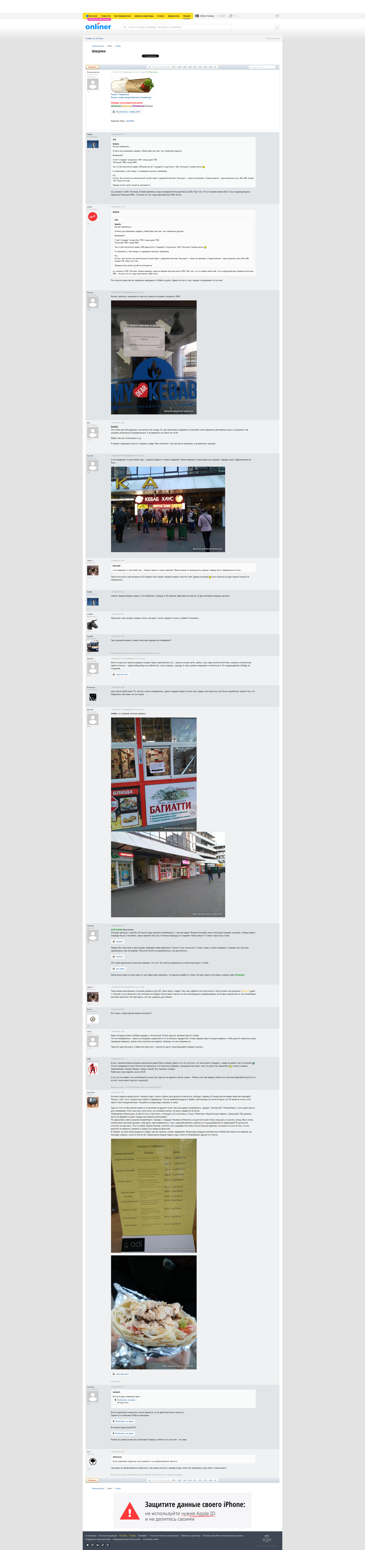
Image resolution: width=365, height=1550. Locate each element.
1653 (205, 67)
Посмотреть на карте (126, 1400)
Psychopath (91, 687)
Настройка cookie (151, 1539)
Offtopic (118, 46)
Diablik (89, 134)
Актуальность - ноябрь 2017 (128, 112)
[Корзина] (277, 27)
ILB (88, 423)
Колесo (89, 1009)
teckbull (135, 72)
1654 (210, 67)
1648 (179, 67)
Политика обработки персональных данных (223, 1535)
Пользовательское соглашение (164, 1535)
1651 (195, 67)
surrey (89, 1031)
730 (173, 67)
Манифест (143, 1535)
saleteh (89, 207)
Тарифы (132, 1535)
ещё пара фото (122, 1374)
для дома (120, 969)
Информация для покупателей (126, 1539)
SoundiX (90, 636)
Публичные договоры (191, 1535)
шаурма (119, 941)
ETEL (89, 1059)
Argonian (90, 925)
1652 (200, 67)
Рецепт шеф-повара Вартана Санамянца (131, 97)
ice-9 (88, 1452)
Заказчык (90, 1387)
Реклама (123, 1535)
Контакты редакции (108, 1535)
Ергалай (90, 292)
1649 (184, 67)
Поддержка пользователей (98, 1539)
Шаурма (99, 51)
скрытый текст (122, 674)
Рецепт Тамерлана (120, 94)
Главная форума (98, 46)
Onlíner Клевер (207, 16)
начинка (119, 957)
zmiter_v (90, 560)
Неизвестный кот (93, 72)
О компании (91, 1535)
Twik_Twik (91, 1092)
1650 (190, 67)
